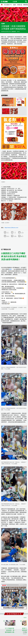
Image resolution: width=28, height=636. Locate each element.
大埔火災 (19, 4)
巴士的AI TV (8, 4)
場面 (10, 269)
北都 (14, 4)
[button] (23, 617)
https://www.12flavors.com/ (11, 227)
